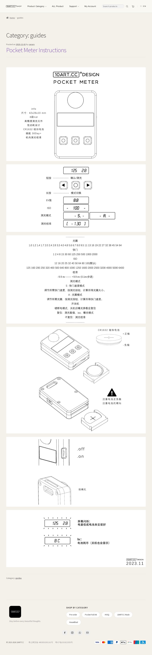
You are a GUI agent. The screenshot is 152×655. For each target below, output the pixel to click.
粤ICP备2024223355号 (64, 642)
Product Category (35, 6)
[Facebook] (64, 632)
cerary (32, 44)
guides (18, 578)
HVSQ (107, 614)
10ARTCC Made (123, 614)
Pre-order (73, 614)
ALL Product (58, 6)
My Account (90, 6)
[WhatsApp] (80, 632)
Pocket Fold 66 (91, 614)
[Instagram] (72, 632)
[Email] (87, 632)
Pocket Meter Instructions (36, 50)
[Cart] (133, 6)
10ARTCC (20, 642)
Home (12, 17)
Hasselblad (73, 622)
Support (73, 6)
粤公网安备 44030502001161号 (40, 642)
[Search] (127, 6)
